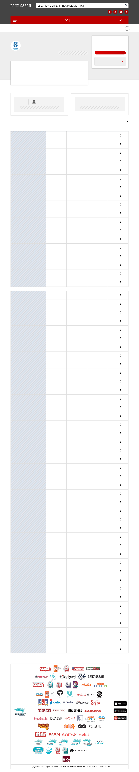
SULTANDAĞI (18, 281)
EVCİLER (16, 203)
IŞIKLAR (15, 458)
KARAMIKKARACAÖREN (23, 475)
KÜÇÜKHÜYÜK (18, 527)
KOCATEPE (17, 518)
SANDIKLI (16, 255)
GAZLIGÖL (16, 415)
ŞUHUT (15, 272)
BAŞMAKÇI (17, 134)
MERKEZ (15, 246)
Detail (117, 134)
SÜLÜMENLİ (17, 587)
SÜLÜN (15, 596)
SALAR (15, 561)
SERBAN (15, 570)
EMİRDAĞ (16, 195)
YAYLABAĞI (17, 639)
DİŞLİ (14, 372)
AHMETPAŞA (18, 294)
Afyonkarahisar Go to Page (108, 119)
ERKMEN (16, 397)
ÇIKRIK (15, 337)
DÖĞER (15, 380)
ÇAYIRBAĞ (16, 328)
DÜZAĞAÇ (16, 389)
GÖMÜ (14, 432)
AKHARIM (16, 303)
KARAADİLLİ (17, 467)
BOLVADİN (16, 152)
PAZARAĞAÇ (17, 553)
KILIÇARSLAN (18, 492)
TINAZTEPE (17, 630)
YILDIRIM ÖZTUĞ (56, 177)
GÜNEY (15, 441)
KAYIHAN (16, 484)
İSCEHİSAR (17, 229)
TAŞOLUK (16, 613)
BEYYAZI (15, 320)
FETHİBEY (16, 406)
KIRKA (14, 501)
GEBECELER (17, 423)
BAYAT (14, 143)
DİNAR (15, 186)
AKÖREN (15, 311)
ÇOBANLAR (17, 169)
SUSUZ (15, 605)
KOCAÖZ (15, 510)
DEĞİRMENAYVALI (20, 354)
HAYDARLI (16, 449)
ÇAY (13, 160)
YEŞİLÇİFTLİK (18, 648)
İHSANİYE (16, 221)
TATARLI (15, 622)
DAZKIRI (15, 177)
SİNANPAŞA (17, 264)
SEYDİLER (16, 579)
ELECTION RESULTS (24, 12)
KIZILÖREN (17, 238)
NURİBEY (16, 536)
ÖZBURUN (16, 544)
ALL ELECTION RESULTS (107, 60)
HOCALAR (16, 212)
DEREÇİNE (16, 363)
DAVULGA (16, 346)
